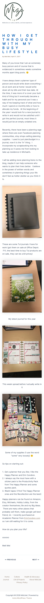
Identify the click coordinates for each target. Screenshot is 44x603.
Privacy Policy (22, 582)
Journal (6, 580)
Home (7, 577)
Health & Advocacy (32, 577)
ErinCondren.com (32, 518)
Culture (17, 577)
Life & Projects (19, 580)
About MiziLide (35, 580)
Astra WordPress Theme (22, 598)
